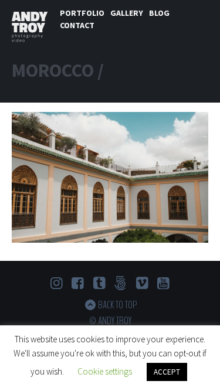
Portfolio (82, 13)
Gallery (126, 13)
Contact (77, 25)
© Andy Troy (110, 321)
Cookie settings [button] (104, 371)
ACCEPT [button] (167, 372)
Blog (159, 13)
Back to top (117, 305)
